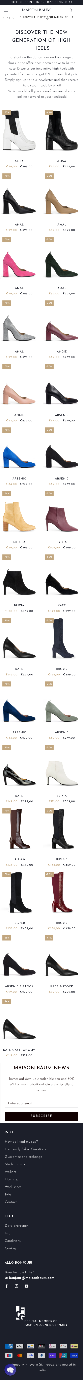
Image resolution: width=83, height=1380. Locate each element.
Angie (62, 351)
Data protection (17, 1225)
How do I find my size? (21, 1141)
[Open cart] (77, 10)
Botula (19, 542)
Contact (11, 1202)
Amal (19, 224)
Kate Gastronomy (19, 1050)
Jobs (8, 1194)
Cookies (10, 1248)
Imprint (10, 1233)
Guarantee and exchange (23, 1157)
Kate (62, 605)
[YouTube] (26, 1286)
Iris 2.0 (61, 669)
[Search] (70, 10)
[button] (10, 1370)
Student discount (17, 1164)
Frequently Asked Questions (25, 1149)
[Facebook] (6, 1286)
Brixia (62, 542)
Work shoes (13, 1187)
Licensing (11, 1179)
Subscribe (41, 1116)
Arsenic (62, 415)
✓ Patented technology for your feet (41, 4)
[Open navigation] (6, 9)
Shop (6, 18)
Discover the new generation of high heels (48, 18)
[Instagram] (16, 1286)
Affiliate (11, 1172)
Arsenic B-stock (19, 986)
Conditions (13, 1241)
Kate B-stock (61, 986)
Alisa (19, 161)
